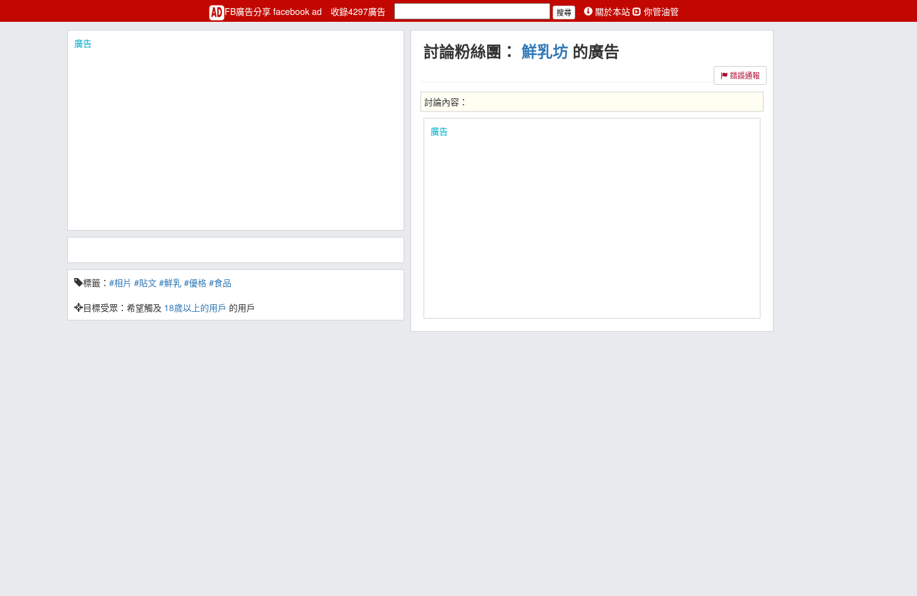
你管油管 (660, 11)
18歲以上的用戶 (195, 307)
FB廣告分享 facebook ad (274, 11)
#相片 (120, 282)
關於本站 (613, 11)
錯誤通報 (744, 75)
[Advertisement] (236, 136)
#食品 (220, 282)
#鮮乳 (170, 282)
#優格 (195, 282)
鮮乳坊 (545, 51)
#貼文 (145, 282)
